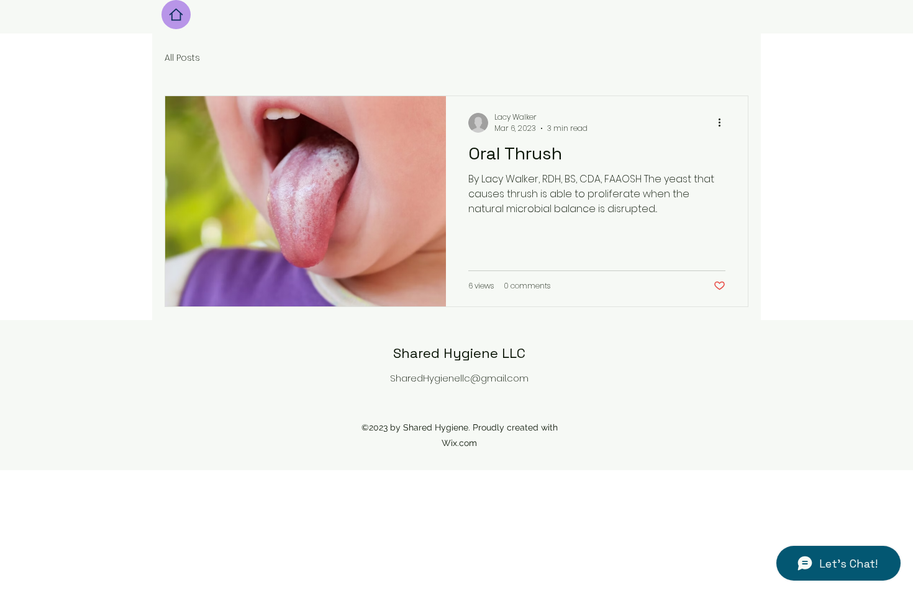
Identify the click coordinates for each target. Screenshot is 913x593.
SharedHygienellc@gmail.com (459, 378)
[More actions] (723, 122)
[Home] (176, 14)
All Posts (182, 58)
